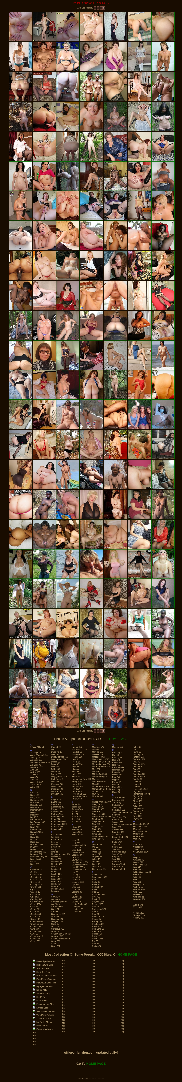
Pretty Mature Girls (44, 1004)
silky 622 (116, 834)
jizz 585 (76, 812)
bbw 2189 (34, 802)
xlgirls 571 (138, 905)
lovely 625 (77, 897)
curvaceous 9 (36, 936)
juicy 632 (76, 821)
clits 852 (34, 897)
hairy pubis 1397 (80, 749)
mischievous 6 (98, 781)
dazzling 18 (56, 752)
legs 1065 (76, 850)
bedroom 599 (36, 810)
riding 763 (117, 775)
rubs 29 (116, 792)
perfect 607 (97, 887)
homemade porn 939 (81, 779)
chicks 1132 (36, 879)
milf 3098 (96, 771)
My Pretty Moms (43, 1022)
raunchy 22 (117, 752)
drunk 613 (56, 791)
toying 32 (137, 813)
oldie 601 (96, 852)
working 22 (138, 897)
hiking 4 (75, 769)
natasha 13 (97, 807)
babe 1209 (35, 792)
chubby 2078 (36, 884)
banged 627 (35, 797)
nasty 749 (97, 804)
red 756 (116, 765)
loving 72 (76, 902)
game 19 (55, 897)
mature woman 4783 (101, 767)
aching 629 (35, 752)
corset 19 (34, 909)
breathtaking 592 (38, 852)
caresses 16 (36, 874)
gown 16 (55, 931)
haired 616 (77, 747)
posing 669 (97, 921)
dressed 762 (57, 784)
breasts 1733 (36, 849)
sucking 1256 (118, 864)
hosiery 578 (77, 786)
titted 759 (137, 801)
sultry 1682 (117, 866)
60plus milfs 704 (37, 747)
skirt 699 (116, 839)
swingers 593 (118, 869)
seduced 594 (118, 805)
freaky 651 (56, 874)
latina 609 (76, 847)
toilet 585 (137, 806)
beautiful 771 (36, 805)
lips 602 (76, 884)
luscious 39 (77, 909)
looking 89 (77, 892)
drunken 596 (57, 794)
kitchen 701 (77, 829)
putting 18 (96, 946)
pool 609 (96, 911)
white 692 (138, 870)
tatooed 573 (138, 757)
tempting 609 (139, 774)
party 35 (96, 882)
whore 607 (138, 874)
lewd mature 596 (80, 865)
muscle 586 (97, 796)
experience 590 (58, 821)
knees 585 (77, 832)
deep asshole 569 (59, 757)
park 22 (95, 879)
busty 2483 (35, 859)
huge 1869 (77, 799)
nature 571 (97, 812)
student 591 (117, 862)
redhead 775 (118, 770)
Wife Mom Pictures (44, 1015)
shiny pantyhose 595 (122, 825)
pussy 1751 (97, 939)
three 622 (138, 786)
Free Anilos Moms (44, 1029)
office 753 (97, 844)
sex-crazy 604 (119, 817)
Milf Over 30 (41, 1026)
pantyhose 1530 (99, 877)
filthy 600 (55, 849)
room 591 (117, 787)
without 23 (138, 887)
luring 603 (76, 907)
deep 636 (55, 754)
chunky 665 (35, 887)
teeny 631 (138, 771)
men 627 (96, 769)
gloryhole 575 (57, 921)
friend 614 (56, 881)
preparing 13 (98, 929)
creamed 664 (36, 921)
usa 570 (137, 839)
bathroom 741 (36, 800)
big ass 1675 (36, 820)
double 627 (56, 781)
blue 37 (33, 834)
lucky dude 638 (79, 904)
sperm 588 (117, 847)
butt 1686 (34, 864)
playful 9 (96, 899)
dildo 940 (55, 769)
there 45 (137, 784)
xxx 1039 (137, 907)
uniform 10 (138, 834)
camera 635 (36, 870)
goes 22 (55, 924)
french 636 (56, 879)
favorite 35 (56, 839)
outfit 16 (96, 864)
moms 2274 (97, 791)
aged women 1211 (39, 755)
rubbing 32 (117, 789)
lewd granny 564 (80, 862)
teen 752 (137, 769)
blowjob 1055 (36, 832)
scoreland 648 (118, 797)
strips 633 (117, 857)
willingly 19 (138, 884)
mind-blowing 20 (99, 776)
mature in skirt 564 (101, 762)
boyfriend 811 (36, 844)
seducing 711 (118, 807)
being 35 (34, 812)
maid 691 (96, 749)
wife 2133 (138, 879)
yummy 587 (138, 918)
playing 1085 (98, 902)
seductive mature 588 (122, 812)
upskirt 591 (138, 836)
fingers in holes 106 (60, 854)
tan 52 (136, 749)
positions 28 (98, 924)
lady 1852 (76, 842)
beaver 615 (35, 807)
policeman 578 (99, 909)
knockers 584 (78, 834)
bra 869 (34, 847)
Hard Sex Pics (42, 972)
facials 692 (56, 834)
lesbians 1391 (78, 852)
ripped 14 (116, 780)
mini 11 (95, 779)
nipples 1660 (98, 826)
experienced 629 (59, 824)
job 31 (75, 814)
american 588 (36, 767)
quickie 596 (117, 747)
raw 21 (115, 755)
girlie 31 (55, 909)
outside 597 (97, 866)
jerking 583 (77, 809)
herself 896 (77, 764)
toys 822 (137, 816)
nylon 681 (96, 834)
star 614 (116, 849)
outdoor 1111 (98, 862)
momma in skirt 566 (101, 789)
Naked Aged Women (45, 961)
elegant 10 (56, 809)
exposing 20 (57, 829)
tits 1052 (137, 799)
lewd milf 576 (78, 867)
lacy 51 (75, 840)
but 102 (33, 862)
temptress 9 (139, 776)
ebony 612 (56, 804)
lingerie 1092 (78, 882)
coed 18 (34, 907)
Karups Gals (41, 1008)
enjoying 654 (57, 812)
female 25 (56, 844)
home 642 (76, 776)
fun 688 (55, 891)
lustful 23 (76, 911)
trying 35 (137, 818)
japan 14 (76, 804)
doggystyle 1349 (59, 776)
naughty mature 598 (101, 817)
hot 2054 (76, 789)
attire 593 (34, 787)
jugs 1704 (76, 817)
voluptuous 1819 (140, 852)
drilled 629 (56, 786)
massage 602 (98, 757)
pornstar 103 (98, 916)
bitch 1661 (35, 825)
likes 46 (76, 879)
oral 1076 (96, 854)
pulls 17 (96, 936)
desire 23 (55, 762)
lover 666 (76, 899)
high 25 (75, 767)
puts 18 (95, 944)
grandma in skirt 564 (61, 934)
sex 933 (116, 815)
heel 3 (75, 759)
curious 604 (35, 931)
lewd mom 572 (79, 870)
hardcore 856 (78, 754)
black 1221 (35, 827)
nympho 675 (98, 839)
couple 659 (35, 914)
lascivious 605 (79, 845)
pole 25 (95, 907)
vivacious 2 (138, 849)
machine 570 (98, 747)
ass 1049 (34, 780)
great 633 (55, 941)
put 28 (95, 941)
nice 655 (96, 824)
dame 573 (56, 747)
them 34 (137, 781)
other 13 (96, 859)
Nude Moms (41, 1000)
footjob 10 (56, 869)
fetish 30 (55, 847)
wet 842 (137, 867)
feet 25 (54, 842)
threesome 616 (140, 789)
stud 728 (116, 859)
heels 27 (76, 762)
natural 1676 (98, 809)
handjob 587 (77, 752)
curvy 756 (35, 939)
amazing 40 (35, 765)
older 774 (96, 849)
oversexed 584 (99, 869)
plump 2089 (97, 904)
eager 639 (56, 799)
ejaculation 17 (57, 807)
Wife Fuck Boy (42, 993)
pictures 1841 (98, 894)
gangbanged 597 (59, 902)
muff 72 (95, 794)
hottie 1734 (77, 791)
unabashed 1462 (141, 824)
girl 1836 (55, 904)
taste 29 (137, 752)
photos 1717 (98, 889)
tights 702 (138, 796)
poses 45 (96, 919)
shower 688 (117, 829)
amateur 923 (36, 760)
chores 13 (35, 882)
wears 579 (138, 862)
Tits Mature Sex (43, 1018)
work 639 (137, 892)
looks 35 (76, 894)
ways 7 (136, 857)
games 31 (56, 899)
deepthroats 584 (58, 759)
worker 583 (138, 894)
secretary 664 (118, 802)
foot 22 (54, 866)
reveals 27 (117, 772)
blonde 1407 (36, 829)
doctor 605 (56, 774)
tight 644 (137, 791)
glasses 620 (57, 919)
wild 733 (137, 882)
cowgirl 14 (35, 919)
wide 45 (137, 877)
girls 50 (54, 911)
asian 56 (34, 777)
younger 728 (139, 915)
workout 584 (139, 899)
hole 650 (76, 771)
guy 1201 (55, 946)
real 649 (116, 760)
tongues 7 (138, 811)
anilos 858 (35, 772)
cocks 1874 (35, 904)
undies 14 (138, 829)
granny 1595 (57, 936)
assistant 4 (35, 784)
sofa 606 (116, 844)
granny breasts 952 (60, 939)
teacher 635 (138, 764)
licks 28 (76, 877)
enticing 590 (57, 814)
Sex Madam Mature (44, 1011)
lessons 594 (78, 855)
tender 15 (137, 779)
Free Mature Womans (45, 979)
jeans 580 (76, 807)
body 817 (34, 837)
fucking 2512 (57, 889)
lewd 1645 (77, 860)
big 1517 (34, 817)
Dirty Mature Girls (44, 965)
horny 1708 (77, 781)
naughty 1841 (98, 814)
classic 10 (35, 892)
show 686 (116, 827)
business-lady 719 (39, 857)
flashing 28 (56, 862)
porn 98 (95, 914)
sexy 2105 (117, 820)
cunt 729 (34, 929)
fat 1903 (55, 837)
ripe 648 (116, 777)
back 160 (34, 795)
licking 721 (77, 874)
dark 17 (54, 749)
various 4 (137, 844)
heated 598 (77, 757)
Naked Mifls (41, 990)
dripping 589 (57, 789)
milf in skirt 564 (99, 774)
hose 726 (76, 784)
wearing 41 (138, 860)
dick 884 (55, 767)
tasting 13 (138, 754)
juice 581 (76, 819)
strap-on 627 (118, 854)
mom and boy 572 (100, 786)
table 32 (137, 747)
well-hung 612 (140, 865)
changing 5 (35, 877)
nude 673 (96, 829)
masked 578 (97, 754)
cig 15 (33, 889)
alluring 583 (35, 757)
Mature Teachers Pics (46, 975)
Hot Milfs (40, 997)
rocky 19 (116, 782)
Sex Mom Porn (42, 968)
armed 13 (34, 775)
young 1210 (138, 913)
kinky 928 (76, 827)
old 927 (95, 847)
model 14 (96, 784)
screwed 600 (118, 800)
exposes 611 (57, 826)
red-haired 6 (118, 767)
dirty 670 (55, 771)
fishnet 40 (56, 857)
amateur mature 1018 (40, 762)
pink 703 (96, 897)
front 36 (55, 886)
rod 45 (115, 784)
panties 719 (97, 874)
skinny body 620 (120, 837)
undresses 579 (140, 831)
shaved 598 (117, 822)
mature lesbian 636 (101, 764)
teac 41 (136, 762)
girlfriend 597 (57, 907)
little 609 (76, 887)
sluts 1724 (117, 842)
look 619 (76, 889)
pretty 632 (97, 931)
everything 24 (57, 817)
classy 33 (35, 894)
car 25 (33, 872)
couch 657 (35, 911)
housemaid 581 (79, 794)
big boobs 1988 (37, 822)
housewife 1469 (79, 796)
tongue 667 (138, 808)
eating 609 (56, 802)
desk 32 (55, 764)
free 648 (55, 876)
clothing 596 (36, 899)
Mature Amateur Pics (45, 983)
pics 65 (95, 892)
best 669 (34, 815)
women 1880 (139, 889)
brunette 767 (36, 854)
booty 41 (34, 839)
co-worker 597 (37, 902)
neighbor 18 (97, 819)
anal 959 (34, 770)
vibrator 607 (138, 847)
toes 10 (136, 804)
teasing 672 (138, 767)
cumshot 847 (36, 926)
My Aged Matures (44, 986)
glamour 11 (56, 916)
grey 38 (55, 944)
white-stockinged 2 (142, 872)
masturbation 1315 (100, 759)
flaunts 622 (56, 864)
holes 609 (76, 774)
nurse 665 (97, 831)
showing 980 (118, 832)
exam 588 (55, 819)
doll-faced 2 (57, 779)
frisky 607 (56, 884)
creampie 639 (36, 924)
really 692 (117, 762)
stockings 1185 (119, 852)
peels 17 (96, 884)
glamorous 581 (58, 914)
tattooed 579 (139, 759)
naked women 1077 (101, 802)
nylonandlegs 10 (99, 836)
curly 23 (34, 934)
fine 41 (54, 852)
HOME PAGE (118, 739)
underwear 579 (140, 826)
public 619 (97, 934)
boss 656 (34, 842)
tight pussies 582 (141, 794)
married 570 (97, 752)
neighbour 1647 (99, 821)
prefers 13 (97, 926)
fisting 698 (56, 859)
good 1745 (56, 926)
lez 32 (75, 872)
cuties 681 (35, 941)
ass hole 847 (36, 782)
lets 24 (75, 857)
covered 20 (35, 916)
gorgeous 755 (57, 929)
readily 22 (117, 757)
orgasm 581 (98, 857)
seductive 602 (118, 810)
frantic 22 (55, 871)
